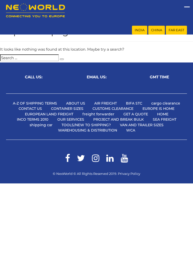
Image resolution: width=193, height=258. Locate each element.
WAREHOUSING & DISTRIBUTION (87, 130)
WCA (130, 130)
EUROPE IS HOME (158, 108)
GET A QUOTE (135, 114)
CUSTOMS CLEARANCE (112, 108)
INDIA (139, 30)
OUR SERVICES (70, 119)
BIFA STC (134, 103)
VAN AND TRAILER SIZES (142, 125)
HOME (162, 114)
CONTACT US (30, 108)
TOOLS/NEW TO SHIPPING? (86, 125)
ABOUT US (75, 103)
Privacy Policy (129, 174)
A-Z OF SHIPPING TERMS (35, 103)
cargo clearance (165, 103)
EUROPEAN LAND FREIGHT (49, 114)
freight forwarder (98, 114)
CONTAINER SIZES (67, 108)
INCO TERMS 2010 (32, 119)
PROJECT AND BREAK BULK (118, 119)
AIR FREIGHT (105, 103)
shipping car (41, 125)
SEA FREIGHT (164, 119)
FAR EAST (176, 30)
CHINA (156, 30)
